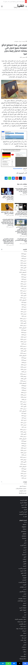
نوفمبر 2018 (23, 376)
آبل (25, 540)
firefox (24, 529)
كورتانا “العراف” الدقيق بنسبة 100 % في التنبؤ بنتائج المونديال (8, 197)
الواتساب (24, 580)
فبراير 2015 (23, 475)
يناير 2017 (24, 427)
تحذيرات (24, 596)
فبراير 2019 (23, 369)
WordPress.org (22, 493)
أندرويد (24, 552)
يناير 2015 (24, 478)
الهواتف (24, 577)
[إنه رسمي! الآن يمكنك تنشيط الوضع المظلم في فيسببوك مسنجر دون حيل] (21, 206)
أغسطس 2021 (22, 300)
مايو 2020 (23, 334)
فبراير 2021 (23, 314)
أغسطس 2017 (22, 411)
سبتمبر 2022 (23, 270)
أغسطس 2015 (22, 466)
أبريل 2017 (23, 420)
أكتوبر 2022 (23, 267)
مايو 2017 (24, 418)
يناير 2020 (23, 344)
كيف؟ (25, 642)
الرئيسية (24, 41)
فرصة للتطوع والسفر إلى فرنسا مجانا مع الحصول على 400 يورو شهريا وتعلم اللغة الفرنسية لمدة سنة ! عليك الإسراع (7, 222)
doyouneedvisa (17, 168)
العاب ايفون (23, 573)
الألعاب (24, 563)
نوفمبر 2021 (23, 293)
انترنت (24, 589)
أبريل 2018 (23, 392)
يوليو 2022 (23, 274)
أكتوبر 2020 (23, 323)
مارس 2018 (23, 394)
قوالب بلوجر (23, 640)
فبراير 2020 (23, 341)
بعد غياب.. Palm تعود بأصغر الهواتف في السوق (7, 213)
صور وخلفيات (23, 635)
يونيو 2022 (23, 277)
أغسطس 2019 (22, 355)
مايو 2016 (24, 445)
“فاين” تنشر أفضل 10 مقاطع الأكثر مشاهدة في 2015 (21, 240)
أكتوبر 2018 (23, 378)
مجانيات (24, 649)
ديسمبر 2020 (23, 318)
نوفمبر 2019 (23, 348)
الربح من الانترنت (23, 511)
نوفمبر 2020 (23, 320)
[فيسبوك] (24, 178)
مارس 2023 (23, 260)
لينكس (24, 644)
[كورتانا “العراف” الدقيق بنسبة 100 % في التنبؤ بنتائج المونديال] (7, 191)
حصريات (24, 617)
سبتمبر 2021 (23, 297)
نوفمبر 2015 (23, 459)
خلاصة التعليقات (22, 490)
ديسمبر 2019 (23, 346)
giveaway (23, 531)
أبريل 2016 (23, 448)
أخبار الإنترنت (23, 545)
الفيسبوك (24, 575)
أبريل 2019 (23, 364)
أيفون (25, 556)
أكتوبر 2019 (23, 351)
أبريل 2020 (23, 337)
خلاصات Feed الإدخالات (21, 488)
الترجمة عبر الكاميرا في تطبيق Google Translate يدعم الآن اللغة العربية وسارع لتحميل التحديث (8, 241)
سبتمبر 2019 (23, 353)
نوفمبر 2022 (23, 265)
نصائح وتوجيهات (22, 658)
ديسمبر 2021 (23, 290)
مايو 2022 (24, 279)
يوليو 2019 (23, 357)
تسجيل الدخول (23, 486)
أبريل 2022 (23, 281)
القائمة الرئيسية (23, 500)
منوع (25, 654)
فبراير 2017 (23, 425)
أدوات (24, 547)
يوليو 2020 (23, 330)
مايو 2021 (24, 307)
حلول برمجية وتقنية (21, 621)
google (24, 533)
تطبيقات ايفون (23, 610)
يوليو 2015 (23, 468)
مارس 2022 (23, 283)
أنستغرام (24, 554)
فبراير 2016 (23, 452)
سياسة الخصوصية (23, 514)
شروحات (24, 630)
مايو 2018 (24, 390)
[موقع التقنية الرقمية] (19, 6)
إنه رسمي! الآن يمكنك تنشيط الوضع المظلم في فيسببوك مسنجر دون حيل (21, 213)
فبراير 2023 (23, 263)
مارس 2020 (23, 339)
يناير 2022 (23, 288)
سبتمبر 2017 (23, 408)
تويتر (25, 614)
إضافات (24, 559)
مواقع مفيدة (24, 507)
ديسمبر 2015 (23, 457)
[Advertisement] (14, 25)
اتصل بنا (25, 516)
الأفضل (24, 561)
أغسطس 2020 (22, 327)
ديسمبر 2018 (23, 374)
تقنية (25, 612)
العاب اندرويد (24, 505)
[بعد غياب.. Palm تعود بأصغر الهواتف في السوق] (7, 207)
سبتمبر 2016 (23, 436)
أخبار (25, 543)
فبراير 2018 (23, 397)
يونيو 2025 (23, 256)
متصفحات (24, 647)
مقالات (24, 651)
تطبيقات (24, 605)
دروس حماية (23, 626)
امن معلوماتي (23, 587)
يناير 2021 (24, 316)
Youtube (24, 538)
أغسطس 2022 (22, 272)
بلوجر (25, 593)
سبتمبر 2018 (23, 381)
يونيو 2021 (23, 304)
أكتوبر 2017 (23, 406)
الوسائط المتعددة (22, 582)
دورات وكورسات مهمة (21, 628)
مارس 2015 (23, 473)
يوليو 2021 (23, 302)
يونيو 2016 (23, 443)
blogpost (24, 526)
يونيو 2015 (23, 471)
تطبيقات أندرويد (23, 502)
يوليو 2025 (23, 253)
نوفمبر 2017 (23, 404)
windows (24, 536)
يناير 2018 (24, 399)
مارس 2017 (23, 422)
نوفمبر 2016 (23, 431)
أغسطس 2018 (22, 383)
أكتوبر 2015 (23, 462)
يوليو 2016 (23, 441)
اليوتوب (24, 584)
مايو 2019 (24, 362)
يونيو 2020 (23, 332)
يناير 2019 (24, 371)
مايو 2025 (24, 258)
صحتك (24, 633)
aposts (24, 524)
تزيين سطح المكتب (22, 600)
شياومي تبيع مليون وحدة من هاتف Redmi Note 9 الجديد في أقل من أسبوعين (21, 191)
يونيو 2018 (23, 388)
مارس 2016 (23, 450)
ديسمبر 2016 (23, 429)
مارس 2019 (23, 367)
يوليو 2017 (23, 413)
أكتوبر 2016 (23, 434)
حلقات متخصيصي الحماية (20, 619)
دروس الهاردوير (22, 624)
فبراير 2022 (23, 286)
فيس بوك (24, 637)
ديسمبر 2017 (23, 401)
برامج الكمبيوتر (22, 591)
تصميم (24, 603)
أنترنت (24, 550)
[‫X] (20, 178)
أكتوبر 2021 (23, 295)
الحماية (25, 509)
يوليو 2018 (23, 385)
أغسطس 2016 (22, 438)
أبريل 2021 (23, 309)
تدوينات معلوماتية (17, 41)
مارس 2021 (23, 311)
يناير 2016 (24, 455)
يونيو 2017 (23, 415)
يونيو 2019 (23, 360)
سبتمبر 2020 (23, 325)
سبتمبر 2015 (23, 464)
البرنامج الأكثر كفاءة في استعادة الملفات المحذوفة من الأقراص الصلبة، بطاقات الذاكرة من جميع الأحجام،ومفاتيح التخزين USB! (21, 230)
